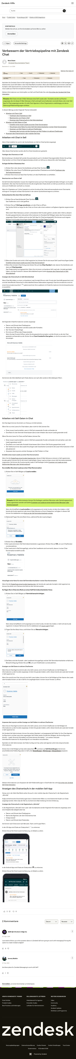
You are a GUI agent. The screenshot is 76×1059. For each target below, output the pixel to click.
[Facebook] (68, 43)
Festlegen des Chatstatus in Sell (20, 116)
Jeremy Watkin (13, 958)
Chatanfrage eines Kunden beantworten (23, 458)
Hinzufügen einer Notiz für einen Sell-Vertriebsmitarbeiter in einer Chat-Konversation (38, 127)
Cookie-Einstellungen (54, 1045)
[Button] (4, 911)
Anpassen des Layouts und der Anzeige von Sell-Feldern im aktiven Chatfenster (36, 131)
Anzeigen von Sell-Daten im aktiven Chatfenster (26, 129)
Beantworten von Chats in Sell (20, 118)
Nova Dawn (11, 60)
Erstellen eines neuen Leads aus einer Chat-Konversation (29, 125)
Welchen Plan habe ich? (67, 71)
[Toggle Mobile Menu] (72, 3)
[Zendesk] (38, 1029)
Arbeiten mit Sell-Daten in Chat (16, 122)
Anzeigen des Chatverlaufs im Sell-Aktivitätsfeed (26, 120)
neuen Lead (45, 626)
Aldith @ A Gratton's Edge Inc (17, 932)
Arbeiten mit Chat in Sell (14, 113)
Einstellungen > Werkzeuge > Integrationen (47, 751)
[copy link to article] (72, 43)
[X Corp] (65, 43)
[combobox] (51, 921)
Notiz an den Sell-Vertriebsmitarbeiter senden (38, 513)
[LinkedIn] (62, 43)
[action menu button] (72, 931)
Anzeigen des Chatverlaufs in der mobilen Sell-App (23, 134)
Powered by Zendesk (40, 1054)
